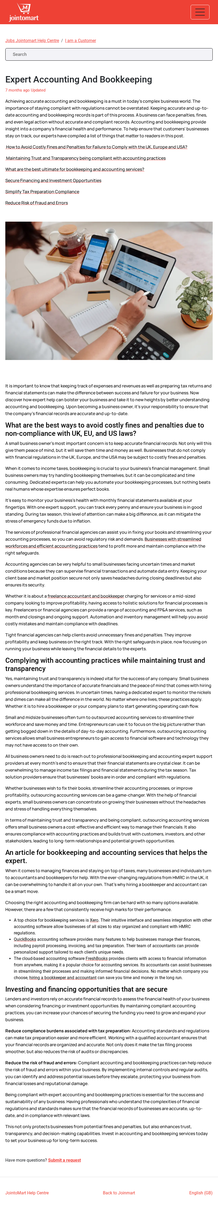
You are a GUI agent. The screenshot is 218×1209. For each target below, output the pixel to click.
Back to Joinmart (119, 1192)
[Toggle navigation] (200, 12)
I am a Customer (80, 40)
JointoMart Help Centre (27, 1192)
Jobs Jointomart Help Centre (32, 40)
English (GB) (201, 1192)
